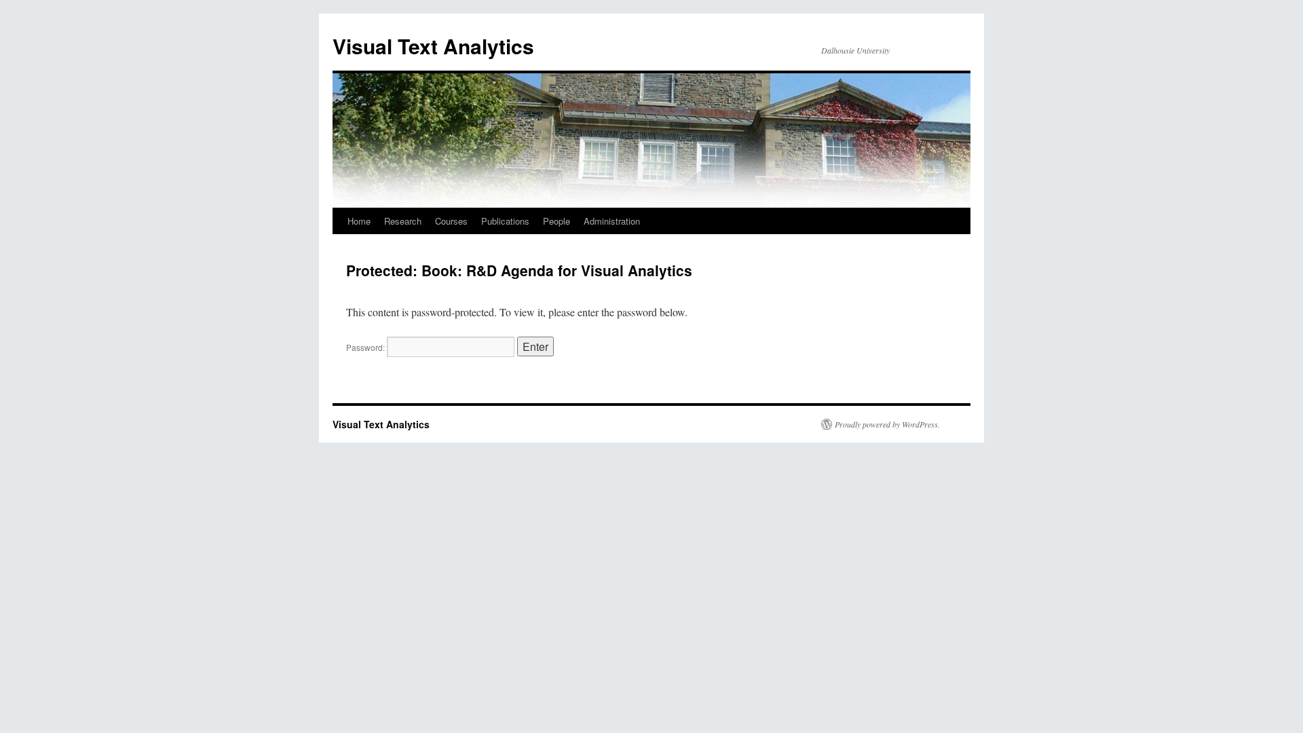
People (556, 220)
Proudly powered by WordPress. (887, 424)
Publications (505, 220)
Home (359, 220)
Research (402, 220)
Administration (612, 220)
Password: (366, 347)
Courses (451, 220)
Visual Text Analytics (433, 45)
